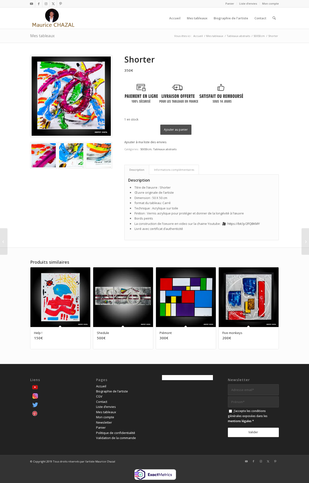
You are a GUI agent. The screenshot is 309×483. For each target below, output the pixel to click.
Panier (229, 3)
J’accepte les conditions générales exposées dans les (247, 416)
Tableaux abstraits (164, 149)
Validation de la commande (116, 438)
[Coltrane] (305, 241)
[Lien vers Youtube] (31, 3)
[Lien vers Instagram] (45, 3)
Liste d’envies (248, 3)
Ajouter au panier (176, 130)
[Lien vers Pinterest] (60, 3)
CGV (99, 396)
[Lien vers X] (53, 3)
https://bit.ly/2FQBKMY (243, 223)
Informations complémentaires (174, 169)
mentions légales (240, 421)
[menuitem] (230, 3)
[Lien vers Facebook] (38, 3)
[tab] (136, 170)
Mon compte (270, 3)
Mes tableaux (42, 35)
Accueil (101, 386)
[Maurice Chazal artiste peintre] (53, 18)
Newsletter (104, 422)
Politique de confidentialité (115, 433)
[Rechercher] (274, 18)
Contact (101, 401)
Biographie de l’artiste (112, 391)
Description (136, 169)
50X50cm (146, 149)
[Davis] (3, 241)
